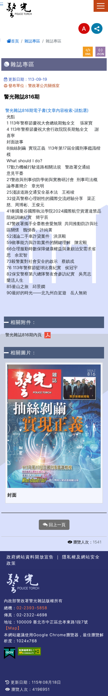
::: (1, 3)
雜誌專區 (32, 41)
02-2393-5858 (32, 607)
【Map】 (12, 628)
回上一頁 (56, 524)
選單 (101, 6)
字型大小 (84, 28)
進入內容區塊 (12, 3)
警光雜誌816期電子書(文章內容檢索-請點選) (47, 110)
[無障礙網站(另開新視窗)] (29, 651)
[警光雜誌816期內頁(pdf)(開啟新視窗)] (47, 335)
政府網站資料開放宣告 (30, 556)
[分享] (96, 28)
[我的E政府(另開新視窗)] (9, 653)
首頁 (15, 41)
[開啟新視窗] (88, 52)
